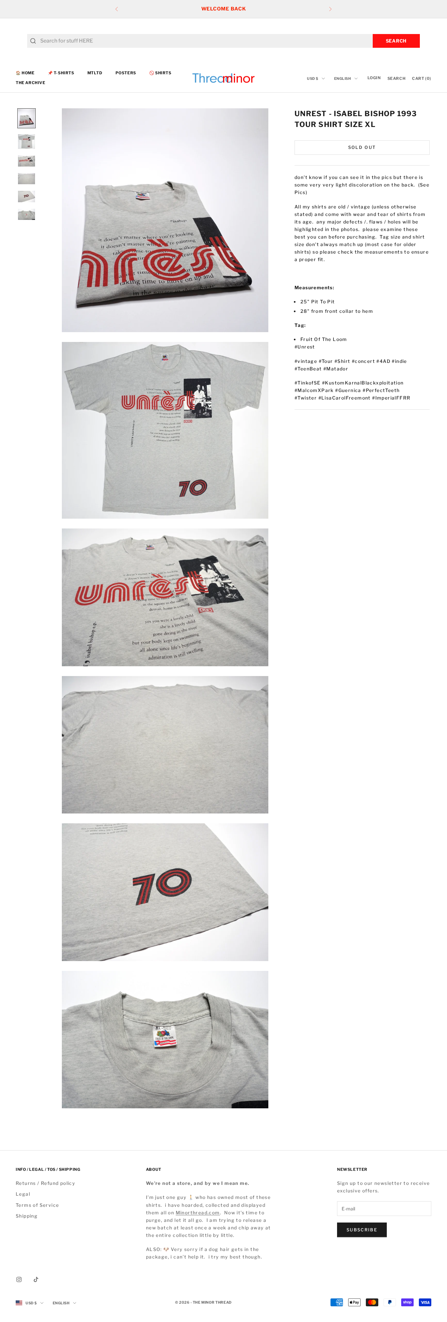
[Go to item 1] (26, 118)
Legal (23, 1194)
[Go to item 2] (26, 142)
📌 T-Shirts (61, 72)
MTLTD (94, 72)
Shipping (27, 1216)
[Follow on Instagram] (19, 1279)
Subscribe (362, 1229)
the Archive (30, 82)
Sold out (362, 147)
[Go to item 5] (26, 196)
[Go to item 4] (26, 178)
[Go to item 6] (26, 214)
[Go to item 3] (26, 161)
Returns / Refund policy (45, 1183)
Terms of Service (37, 1205)
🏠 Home (25, 72)
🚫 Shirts (160, 72)
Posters (126, 72)
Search (396, 41)
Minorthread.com (198, 1212)
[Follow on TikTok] (36, 1279)
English (342, 78)
